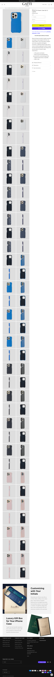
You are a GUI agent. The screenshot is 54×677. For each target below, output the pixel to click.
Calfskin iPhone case (6, 644)
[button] (2, 4)
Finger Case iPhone (18, 644)
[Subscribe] (20, 662)
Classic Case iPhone (18, 640)
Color (33, 14)
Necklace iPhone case (18, 642)
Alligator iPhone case (6, 640)
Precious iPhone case (18, 646)
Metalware (33, 19)
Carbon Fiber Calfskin (6, 646)
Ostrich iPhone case (6, 642)
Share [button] (34, 71)
